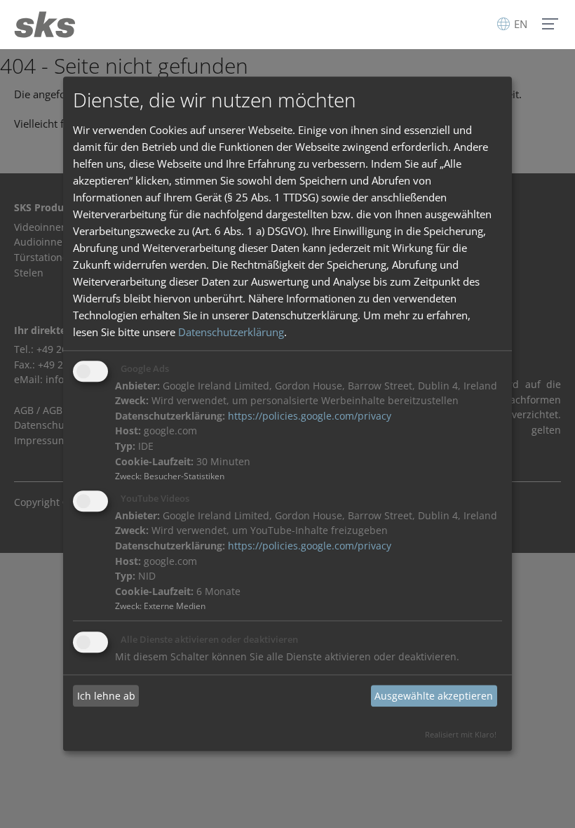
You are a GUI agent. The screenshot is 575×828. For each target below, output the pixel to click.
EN (519, 24)
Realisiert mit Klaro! (460, 735)
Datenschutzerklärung (231, 332)
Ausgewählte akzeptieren (433, 695)
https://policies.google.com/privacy (309, 416)
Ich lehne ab (106, 695)
